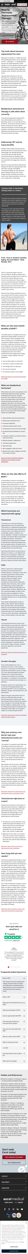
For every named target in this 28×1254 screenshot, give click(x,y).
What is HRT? (6, 978)
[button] (2, 4)
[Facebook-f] (5, 1209)
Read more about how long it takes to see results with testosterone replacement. (13, 910)
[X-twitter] (9, 1209)
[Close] (26, 1223)
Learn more (5, 1188)
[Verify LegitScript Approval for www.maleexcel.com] (9, 1217)
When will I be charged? (10, 1061)
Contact (5, 1176)
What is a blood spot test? (10, 1042)
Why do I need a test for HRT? (11, 1036)
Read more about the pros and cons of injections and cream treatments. (12, 847)
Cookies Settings (14, 1246)
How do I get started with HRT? (12, 1016)
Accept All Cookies (14, 1251)
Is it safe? (5, 1048)
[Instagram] (13, 1209)
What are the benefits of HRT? (11, 1010)
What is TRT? (6, 997)
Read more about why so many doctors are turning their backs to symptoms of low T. (13, 792)
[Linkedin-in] (18, 1209)
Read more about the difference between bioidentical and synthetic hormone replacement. (12, 460)
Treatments (5, 1182)
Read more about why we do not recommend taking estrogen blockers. (14, 716)
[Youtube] (22, 1209)
